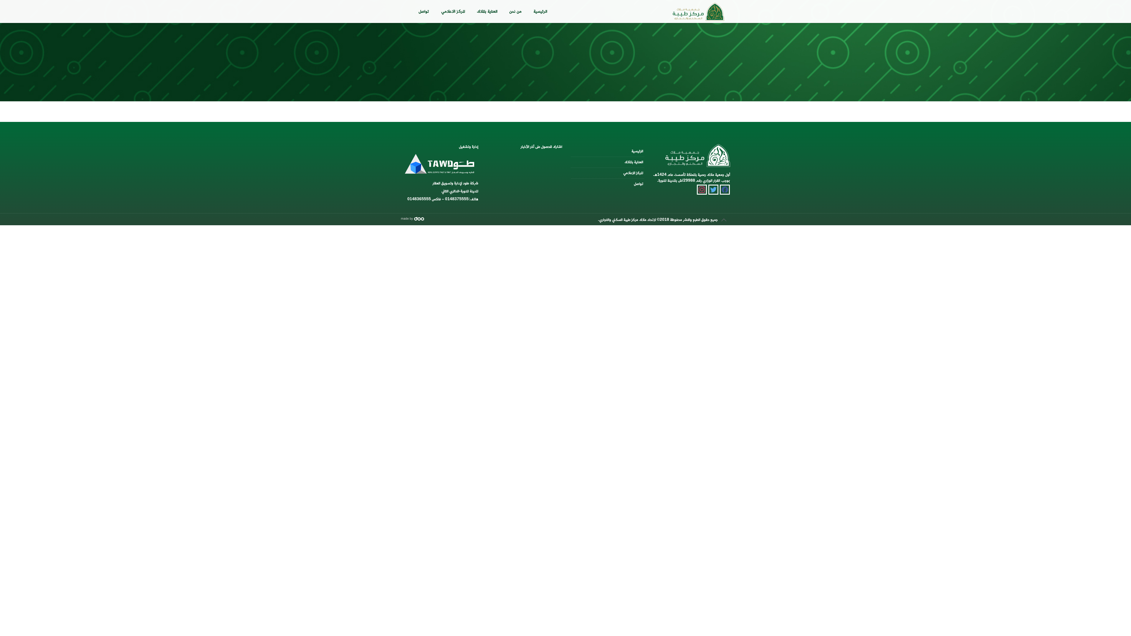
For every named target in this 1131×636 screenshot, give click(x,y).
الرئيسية (637, 151)
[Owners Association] (698, 10)
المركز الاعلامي (633, 173)
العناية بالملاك (633, 162)
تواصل (638, 184)
